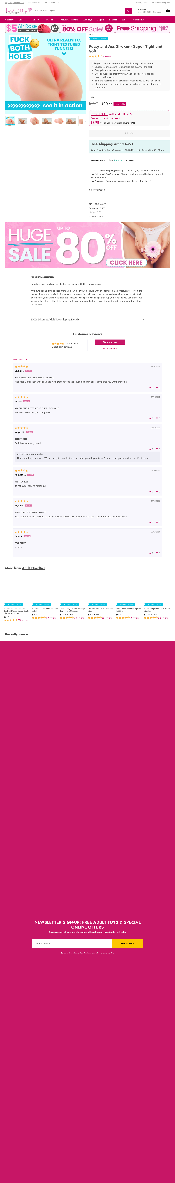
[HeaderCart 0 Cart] (167, 10)
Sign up (145, 3)
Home (91, 34)
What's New (138, 19)
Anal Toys (87, 19)
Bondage (113, 19)
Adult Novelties (33, 568)
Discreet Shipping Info (161, 3)
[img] (21, 366)
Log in (138, 3)
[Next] (84, 121)
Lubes (124, 19)
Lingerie (100, 19)
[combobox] (82, 11)
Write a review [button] (110, 342)
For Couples (50, 19)
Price (91, 96)
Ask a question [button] (110, 348)
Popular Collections (69, 19)
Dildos (21, 19)
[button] (150, 387)
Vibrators (9, 19)
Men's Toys (34, 19)
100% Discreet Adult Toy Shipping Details (54, 319)
